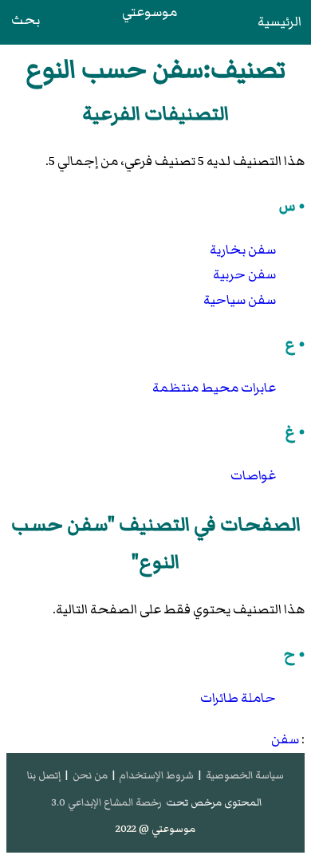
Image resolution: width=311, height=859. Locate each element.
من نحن (90, 775)
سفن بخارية (243, 249)
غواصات (253, 475)
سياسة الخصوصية (245, 775)
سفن (285, 739)
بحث (25, 20)
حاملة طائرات (238, 698)
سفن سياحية (239, 300)
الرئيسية (279, 21)
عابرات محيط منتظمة (214, 387)
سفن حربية (244, 274)
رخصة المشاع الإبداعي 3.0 (106, 802)
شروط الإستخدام (156, 775)
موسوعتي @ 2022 (155, 829)
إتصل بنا (44, 775)
